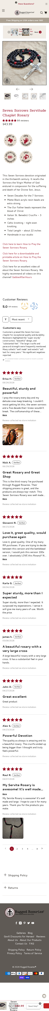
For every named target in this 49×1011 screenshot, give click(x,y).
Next (36, 32)
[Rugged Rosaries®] (24, 12)
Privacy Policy (14, 953)
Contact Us (21, 943)
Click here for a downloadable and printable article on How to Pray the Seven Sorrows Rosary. (21, 257)
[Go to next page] (43, 849)
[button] (9, 120)
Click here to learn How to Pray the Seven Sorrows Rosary (21, 245)
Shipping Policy (16, 949)
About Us (13, 940)
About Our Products (30, 940)
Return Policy (34, 949)
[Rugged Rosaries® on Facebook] (16, 926)
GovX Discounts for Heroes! (19, 936)
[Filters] (5, 319)
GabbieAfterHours (22, 277)
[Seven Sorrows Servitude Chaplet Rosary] (24, 63)
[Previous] (18, 89)
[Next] (31, 89)
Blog (30, 933)
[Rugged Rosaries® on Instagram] (20, 926)
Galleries (21, 933)
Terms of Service (33, 953)
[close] (46, 4)
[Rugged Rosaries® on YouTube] (32, 926)
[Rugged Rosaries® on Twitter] (28, 926)
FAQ (31, 943)
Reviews (40, 936)
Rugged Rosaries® (28, 967)
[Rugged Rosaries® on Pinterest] (24, 926)
